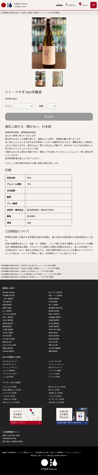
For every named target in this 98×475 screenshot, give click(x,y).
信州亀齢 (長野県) (55, 317)
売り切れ (49, 116)
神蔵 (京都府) (53, 333)
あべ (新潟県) (7, 311)
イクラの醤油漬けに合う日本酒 (31, 274)
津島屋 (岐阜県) (8, 323)
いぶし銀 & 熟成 (8, 377)
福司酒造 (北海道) (9, 292)
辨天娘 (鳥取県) (54, 339)
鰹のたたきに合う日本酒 (57, 387)
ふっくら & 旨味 (54, 374)
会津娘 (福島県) (54, 299)
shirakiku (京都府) (9, 339)
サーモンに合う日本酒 (56, 399)
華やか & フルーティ (56, 367)
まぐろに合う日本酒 (9, 387)
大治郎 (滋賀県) (8, 329)
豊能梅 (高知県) (8, 348)
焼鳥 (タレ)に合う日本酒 (11, 402)
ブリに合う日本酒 (55, 396)
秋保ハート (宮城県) (55, 295)
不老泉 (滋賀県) (54, 326)
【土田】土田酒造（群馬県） (30, 13)
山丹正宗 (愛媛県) (55, 348)
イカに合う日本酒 (9, 396)
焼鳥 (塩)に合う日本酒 (56, 402)
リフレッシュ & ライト (56, 364)
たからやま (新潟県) (9, 314)
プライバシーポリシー (73, 452)
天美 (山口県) (53, 342)
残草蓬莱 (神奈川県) (55, 308)
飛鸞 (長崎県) (53, 351)
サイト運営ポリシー (26, 452)
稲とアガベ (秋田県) (55, 292)
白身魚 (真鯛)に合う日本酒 (12, 390)
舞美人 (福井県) (54, 314)
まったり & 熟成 (54, 377)
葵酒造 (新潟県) (54, 311)
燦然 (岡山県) (7, 342)
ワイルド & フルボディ (10, 374)
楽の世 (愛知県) (54, 323)
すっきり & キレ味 (55, 361)
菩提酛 (43, 243)
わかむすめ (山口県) (9, 345)
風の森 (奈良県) (54, 336)
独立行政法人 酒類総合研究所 (13, 441)
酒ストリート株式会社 (46, 455)
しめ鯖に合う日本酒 (27, 271)
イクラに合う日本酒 (9, 393)
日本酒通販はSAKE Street (10, 13)
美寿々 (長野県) (8, 317)
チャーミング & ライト (10, 367)
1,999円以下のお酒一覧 (28, 265)
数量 (41, 106)
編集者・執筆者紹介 (9, 452)
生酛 (32, 243)
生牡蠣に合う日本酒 (27, 277)
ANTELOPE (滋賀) (55, 329)
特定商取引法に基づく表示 (45, 452)
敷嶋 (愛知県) (7, 326)
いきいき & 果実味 (9, 370)
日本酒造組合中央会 (9, 438)
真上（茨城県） (54, 305)
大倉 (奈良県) (7, 336)
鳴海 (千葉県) (7, 308)
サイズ (8, 106)
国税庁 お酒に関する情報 (11, 435)
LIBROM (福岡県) (8, 351)
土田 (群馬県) (53, 302)
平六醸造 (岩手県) (9, 295)
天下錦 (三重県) (8, 333)
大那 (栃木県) (7, 302)
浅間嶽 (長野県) (54, 320)
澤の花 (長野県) (8, 320)
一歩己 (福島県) (8, 299)
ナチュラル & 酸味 (55, 370)
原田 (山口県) (53, 345)
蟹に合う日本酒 (54, 390)
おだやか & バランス (9, 364)
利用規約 (60, 452)
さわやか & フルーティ (10, 361)
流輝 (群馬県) (7, 305)
